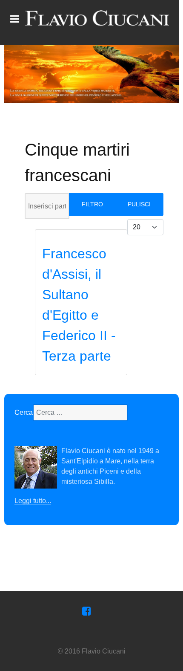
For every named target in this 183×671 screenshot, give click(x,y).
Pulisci (139, 204)
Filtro (92, 204)
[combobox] (80, 412)
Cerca (23, 412)
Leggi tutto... (32, 500)
